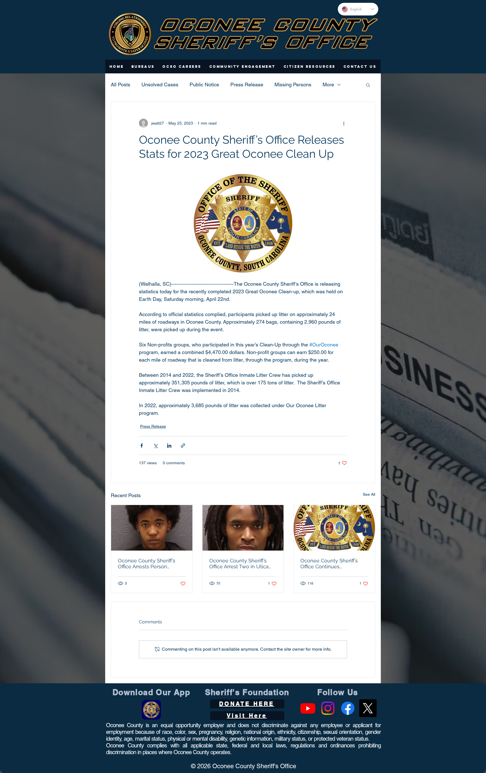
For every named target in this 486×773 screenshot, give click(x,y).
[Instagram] (328, 708)
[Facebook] (348, 708)
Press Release (246, 84)
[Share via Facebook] (141, 445)
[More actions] (343, 123)
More (328, 84)
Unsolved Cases (159, 84)
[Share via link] (183, 445)
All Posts (120, 84)
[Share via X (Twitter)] (155, 445)
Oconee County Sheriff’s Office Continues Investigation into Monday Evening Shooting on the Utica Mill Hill (331, 563)
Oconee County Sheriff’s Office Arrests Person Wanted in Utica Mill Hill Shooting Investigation (146, 563)
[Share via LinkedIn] (169, 445)
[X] (368, 708)
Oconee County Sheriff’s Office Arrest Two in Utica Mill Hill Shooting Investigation (239, 563)
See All (369, 494)
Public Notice (204, 84)
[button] (143, 66)
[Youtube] (308, 708)
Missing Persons (292, 84)
